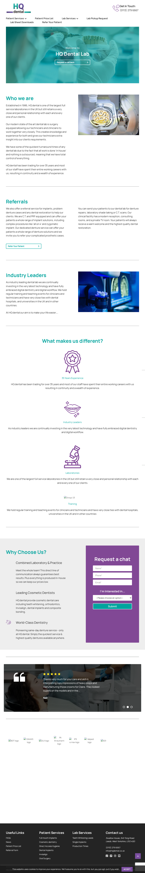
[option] (72, 688)
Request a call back (65, 62)
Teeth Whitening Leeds (82, 838)
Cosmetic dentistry (48, 842)
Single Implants (79, 842)
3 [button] (132, 707)
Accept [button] (127, 869)
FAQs (8, 838)
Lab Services (69, 18)
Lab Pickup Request (97, 18)
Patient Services (15, 18)
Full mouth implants (48, 838)
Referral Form (12, 850)
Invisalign (43, 854)
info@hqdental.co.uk (115, 850)
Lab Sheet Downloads (22, 22)
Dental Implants (46, 850)
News (8, 842)
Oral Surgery (44, 858)
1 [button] (124, 707)
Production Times (80, 846)
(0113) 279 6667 (129, 10)
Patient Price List (44, 18)
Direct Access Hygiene (49, 846)
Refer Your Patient (52, 22)
